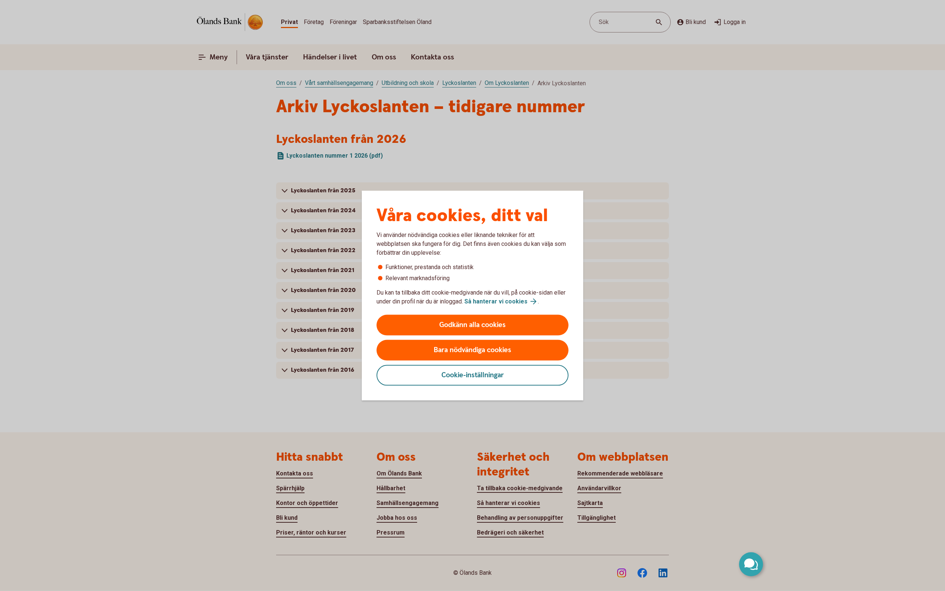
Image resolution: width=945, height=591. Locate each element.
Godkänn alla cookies (472, 325)
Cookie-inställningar (472, 375)
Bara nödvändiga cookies (472, 350)
